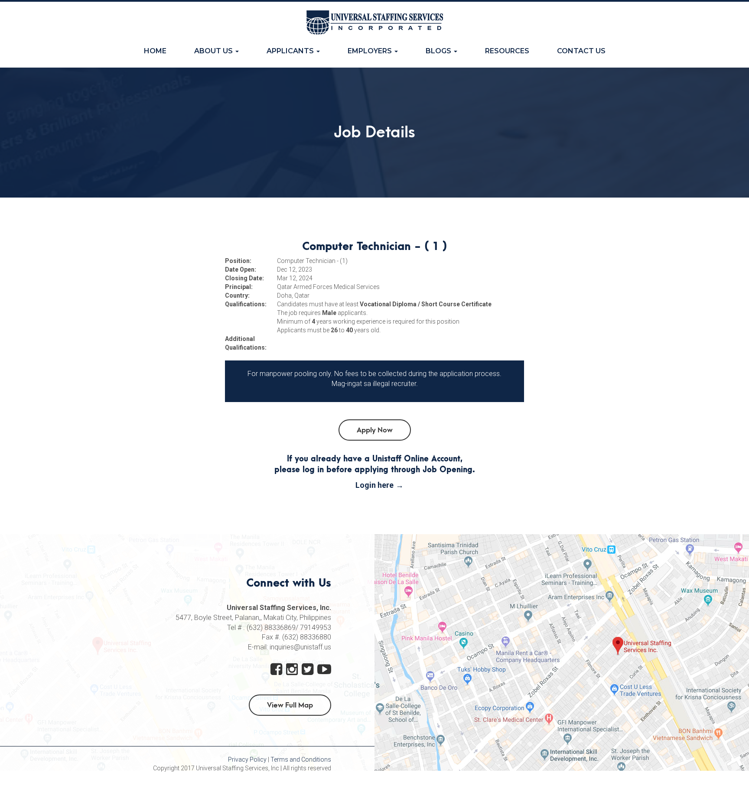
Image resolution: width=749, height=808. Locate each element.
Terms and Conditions (300, 759)
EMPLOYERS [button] (371, 51)
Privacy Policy (247, 759)
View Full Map (290, 705)
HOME (162, 50)
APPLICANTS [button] (291, 51)
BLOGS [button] (439, 51)
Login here (374, 485)
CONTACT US (581, 51)
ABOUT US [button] (214, 51)
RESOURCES (507, 51)
